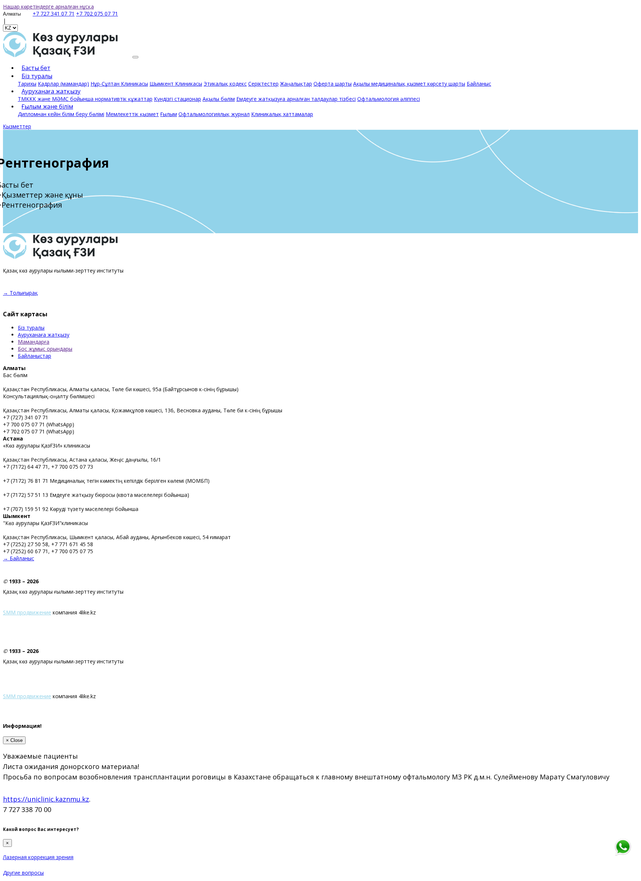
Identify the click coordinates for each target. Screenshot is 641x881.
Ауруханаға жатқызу (43, 334)
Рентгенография (31, 205)
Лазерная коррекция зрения (38, 857)
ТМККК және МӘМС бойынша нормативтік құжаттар (85, 98)
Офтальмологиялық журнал (214, 114)
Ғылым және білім (47, 106)
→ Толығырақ (20, 292)
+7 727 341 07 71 (54, 13)
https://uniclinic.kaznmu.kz (46, 799)
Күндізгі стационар (177, 98)
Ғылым (168, 114)
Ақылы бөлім (219, 98)
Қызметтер (17, 126)
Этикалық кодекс (225, 83)
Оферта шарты (332, 83)
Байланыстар (34, 355)
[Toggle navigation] (135, 57)
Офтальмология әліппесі (388, 98)
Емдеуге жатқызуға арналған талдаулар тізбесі (296, 98)
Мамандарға (33, 341)
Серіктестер (263, 83)
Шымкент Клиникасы (175, 83)
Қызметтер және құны (42, 195)
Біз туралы (31, 327)
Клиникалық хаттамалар (282, 114)
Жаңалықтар (296, 83)
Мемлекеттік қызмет (132, 114)
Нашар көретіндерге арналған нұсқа (48, 6)
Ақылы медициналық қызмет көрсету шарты (409, 83)
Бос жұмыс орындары (45, 348)
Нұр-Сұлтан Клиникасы (119, 83)
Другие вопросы (23, 872)
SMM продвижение (27, 612)
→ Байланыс (18, 558)
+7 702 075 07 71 (97, 13)
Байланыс (479, 83)
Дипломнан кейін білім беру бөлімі (61, 114)
